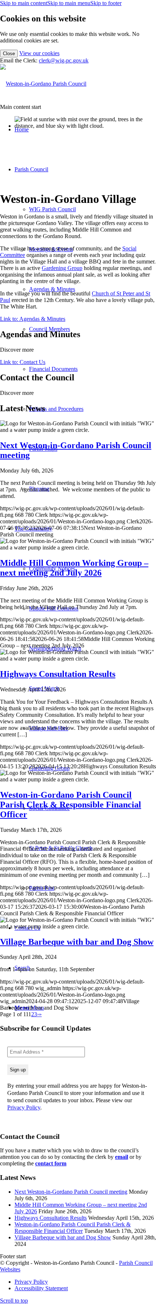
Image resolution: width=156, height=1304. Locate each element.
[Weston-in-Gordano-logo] (43, 84)
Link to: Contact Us (22, 362)
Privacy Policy (23, 1107)
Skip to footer (106, 3)
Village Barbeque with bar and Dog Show (63, 1237)
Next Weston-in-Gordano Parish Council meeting (71, 1192)
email (121, 1157)
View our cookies (39, 53)
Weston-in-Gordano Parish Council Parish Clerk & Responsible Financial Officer (73, 1227)
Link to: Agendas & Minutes (32, 319)
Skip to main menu (68, 3)
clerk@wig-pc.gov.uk (64, 60)
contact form (50, 1163)
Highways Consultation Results (51, 1218)
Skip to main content (23, 3)
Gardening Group (62, 268)
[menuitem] (85, 1282)
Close (9, 53)
